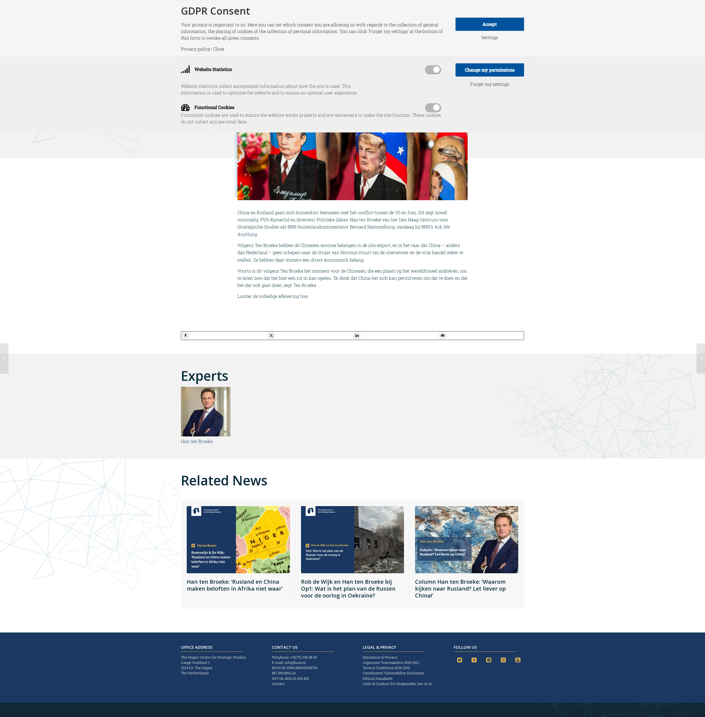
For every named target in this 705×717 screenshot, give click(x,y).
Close (218, 49)
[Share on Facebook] (185, 336)
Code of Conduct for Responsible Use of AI (397, 683)
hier (304, 296)
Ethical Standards (377, 678)
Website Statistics (212, 69)
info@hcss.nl (295, 662)
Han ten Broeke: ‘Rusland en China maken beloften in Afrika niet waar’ (235, 585)
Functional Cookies (213, 107)
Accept (489, 24)
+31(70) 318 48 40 (303, 657)
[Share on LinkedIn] (357, 336)
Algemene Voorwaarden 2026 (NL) (392, 662)
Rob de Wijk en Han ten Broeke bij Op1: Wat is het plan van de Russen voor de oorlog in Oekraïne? (348, 588)
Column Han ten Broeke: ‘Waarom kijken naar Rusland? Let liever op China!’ (460, 588)
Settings (489, 37)
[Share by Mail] (442, 336)
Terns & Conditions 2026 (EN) (387, 668)
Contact (278, 683)
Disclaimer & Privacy (380, 657)
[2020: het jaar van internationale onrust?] (4, 358)
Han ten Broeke (197, 441)
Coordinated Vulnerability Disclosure (393, 673)
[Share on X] (271, 336)
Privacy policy (195, 49)
